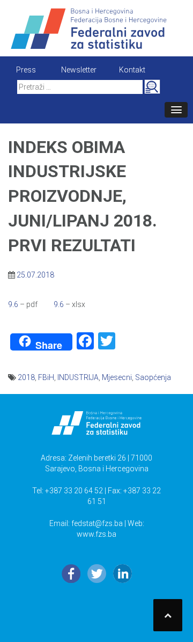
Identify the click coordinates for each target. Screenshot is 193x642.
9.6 (14, 304)
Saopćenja (153, 377)
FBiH (46, 377)
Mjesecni (117, 377)
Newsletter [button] (78, 69)
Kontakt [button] (132, 69)
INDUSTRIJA (78, 377)
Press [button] (26, 69)
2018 (26, 377)
